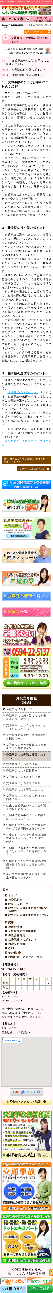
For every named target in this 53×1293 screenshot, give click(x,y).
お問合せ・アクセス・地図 (25, 956)
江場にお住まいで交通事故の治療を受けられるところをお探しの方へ (26, 864)
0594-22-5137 (15, 969)
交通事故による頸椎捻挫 (21, 770)
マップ (24, 1092)
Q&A (11, 948)
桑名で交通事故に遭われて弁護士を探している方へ (26, 876)
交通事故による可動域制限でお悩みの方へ (26, 797)
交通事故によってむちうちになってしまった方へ (26, 727)
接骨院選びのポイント (22, 392)
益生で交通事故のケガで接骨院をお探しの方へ (26, 807)
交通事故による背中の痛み (23, 783)
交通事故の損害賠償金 (22, 931)
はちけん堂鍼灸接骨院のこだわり (28, 917)
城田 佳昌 (38, 48)
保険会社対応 (16, 935)
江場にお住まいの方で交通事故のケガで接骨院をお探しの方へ (26, 827)
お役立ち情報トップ (19, 709)
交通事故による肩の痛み (32, 469)
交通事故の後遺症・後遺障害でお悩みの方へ (26, 737)
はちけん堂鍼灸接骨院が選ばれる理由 (28, 910)
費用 (11, 922)
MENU (14, 19)
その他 (12, 952)
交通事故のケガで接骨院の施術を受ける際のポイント (26, 460)
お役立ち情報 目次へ (36, 31)
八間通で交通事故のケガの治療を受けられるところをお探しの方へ (26, 851)
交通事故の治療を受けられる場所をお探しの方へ (26, 717)
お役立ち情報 (17, 24)
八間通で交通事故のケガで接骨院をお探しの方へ (26, 817)
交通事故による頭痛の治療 (23, 776)
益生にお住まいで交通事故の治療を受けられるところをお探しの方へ (26, 838)
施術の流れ (15, 926)
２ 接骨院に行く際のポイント (26, 69)
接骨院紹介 (15, 899)
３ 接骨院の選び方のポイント (26, 74)
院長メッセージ (18, 904)
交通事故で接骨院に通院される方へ (26, 756)
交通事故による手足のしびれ (24, 789)
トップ (5, 24)
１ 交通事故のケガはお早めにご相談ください (27, 62)
